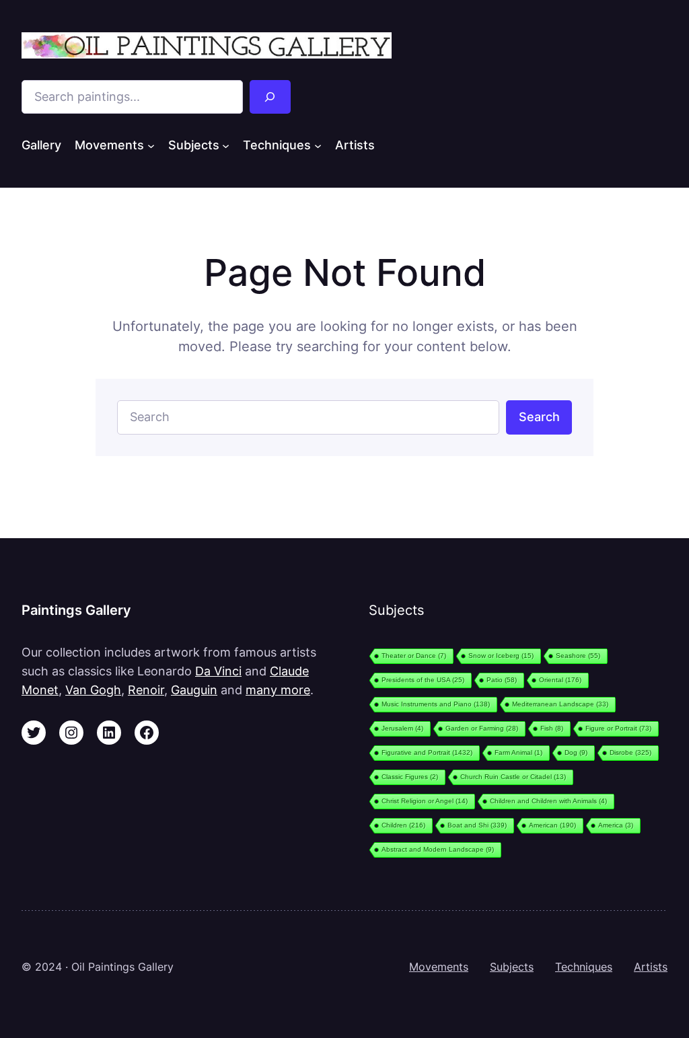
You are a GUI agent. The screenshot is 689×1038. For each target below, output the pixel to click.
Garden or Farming (481, 728)
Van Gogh (93, 689)
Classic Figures (410, 776)
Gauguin (194, 689)
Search (539, 416)
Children (403, 825)
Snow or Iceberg (501, 655)
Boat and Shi (477, 825)
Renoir (146, 689)
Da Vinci (218, 670)
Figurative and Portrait (427, 752)
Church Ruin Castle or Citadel (513, 776)
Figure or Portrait (618, 728)
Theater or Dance (414, 655)
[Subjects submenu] (225, 145)
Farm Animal (518, 752)
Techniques (583, 967)
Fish (551, 728)
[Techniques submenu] (318, 145)
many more (278, 689)
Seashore (578, 655)
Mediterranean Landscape (560, 704)
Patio (501, 679)
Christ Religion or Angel (425, 801)
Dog (576, 752)
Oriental (560, 679)
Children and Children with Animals (548, 801)
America (615, 825)
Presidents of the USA (423, 679)
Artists (650, 967)
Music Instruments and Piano (436, 704)
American (552, 825)
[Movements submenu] (151, 145)
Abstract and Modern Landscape (438, 849)
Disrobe (630, 752)
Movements (438, 967)
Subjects (512, 967)
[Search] (270, 97)
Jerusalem (402, 728)
